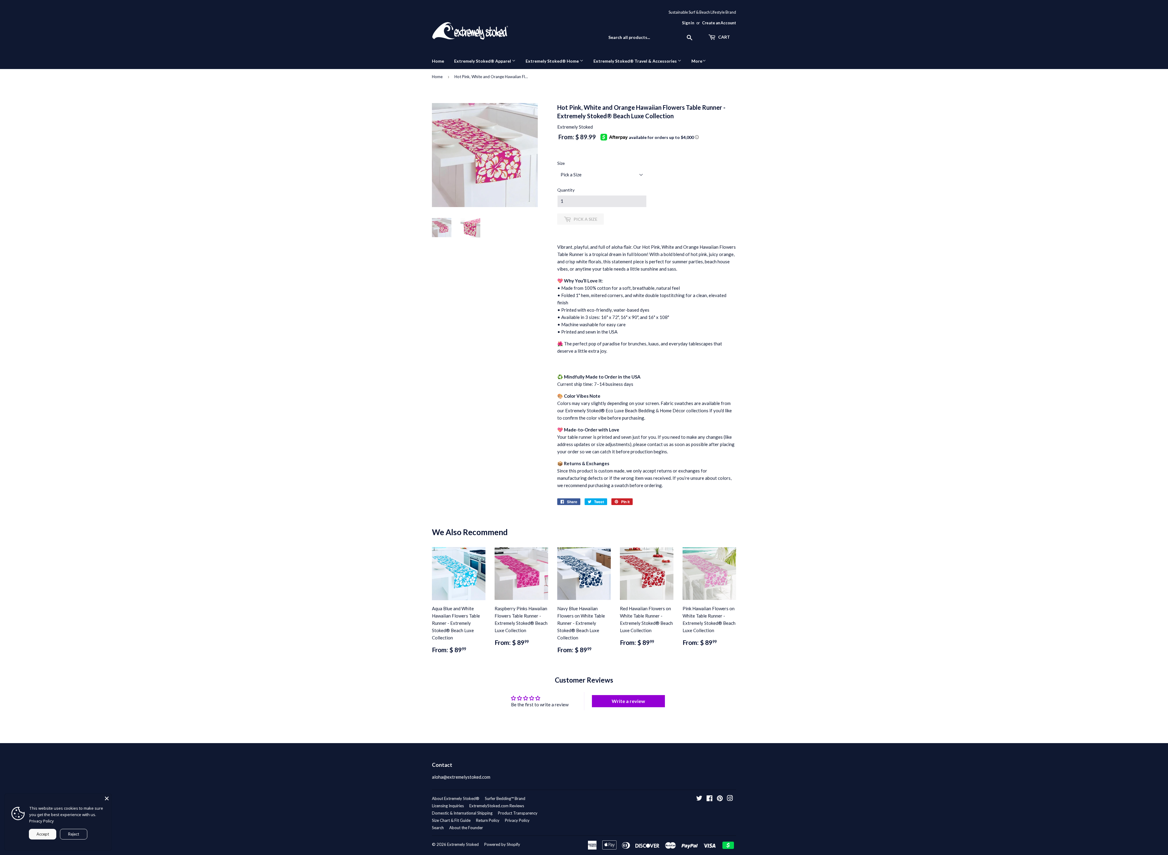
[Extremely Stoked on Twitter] (699, 798)
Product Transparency (517, 813)
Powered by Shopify (502, 844)
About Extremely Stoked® (455, 798)
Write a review (628, 701)
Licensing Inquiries (448, 805)
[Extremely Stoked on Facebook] (709, 798)
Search (438, 827)
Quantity (566, 189)
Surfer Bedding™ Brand (505, 798)
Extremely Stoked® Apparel (483, 61)
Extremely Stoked (463, 844)
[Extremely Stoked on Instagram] (730, 798)
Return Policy (487, 820)
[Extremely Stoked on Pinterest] (720, 798)
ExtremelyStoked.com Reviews (496, 805)
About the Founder (466, 827)
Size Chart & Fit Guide (451, 820)
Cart (723, 37)
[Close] (107, 798)
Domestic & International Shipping (462, 813)
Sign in (688, 22)
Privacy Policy (517, 820)
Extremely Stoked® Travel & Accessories (635, 61)
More (696, 61)
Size (561, 163)
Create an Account (719, 22)
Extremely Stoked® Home (553, 61)
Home (438, 61)
